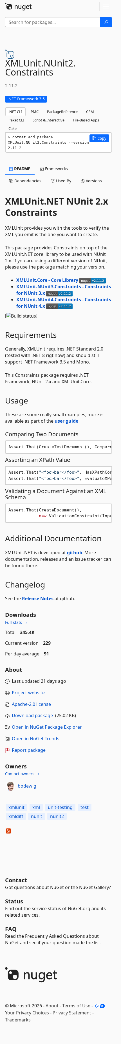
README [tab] (21, 168)
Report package (29, 750)
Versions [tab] (93, 180)
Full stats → (16, 622)
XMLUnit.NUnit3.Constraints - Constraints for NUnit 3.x (63, 289)
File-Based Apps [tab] (86, 120)
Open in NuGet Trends (35, 738)
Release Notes (37, 598)
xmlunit (16, 807)
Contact (16, 880)
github (74, 552)
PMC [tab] (35, 111)
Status (14, 901)
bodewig (27, 786)
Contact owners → (22, 773)
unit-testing (60, 807)
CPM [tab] (90, 111)
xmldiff (15, 816)
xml (36, 807)
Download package (32, 715)
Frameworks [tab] (56, 168)
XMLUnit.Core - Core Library (47, 280)
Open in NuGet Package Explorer (47, 727)
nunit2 (57, 816)
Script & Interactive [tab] (48, 120)
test (84, 807)
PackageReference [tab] (62, 111)
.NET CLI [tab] (15, 111)
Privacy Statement (72, 1013)
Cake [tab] (12, 128)
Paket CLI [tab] (16, 120)
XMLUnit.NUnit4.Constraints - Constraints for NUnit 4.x (63, 302)
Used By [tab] (63, 180)
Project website (28, 693)
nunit (36, 816)
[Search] (106, 22)
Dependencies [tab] (27, 180)
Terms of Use (76, 1006)
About (52, 1006)
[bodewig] (10, 786)
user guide (66, 421)
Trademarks (18, 1020)
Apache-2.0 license (31, 704)
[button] (99, 138)
